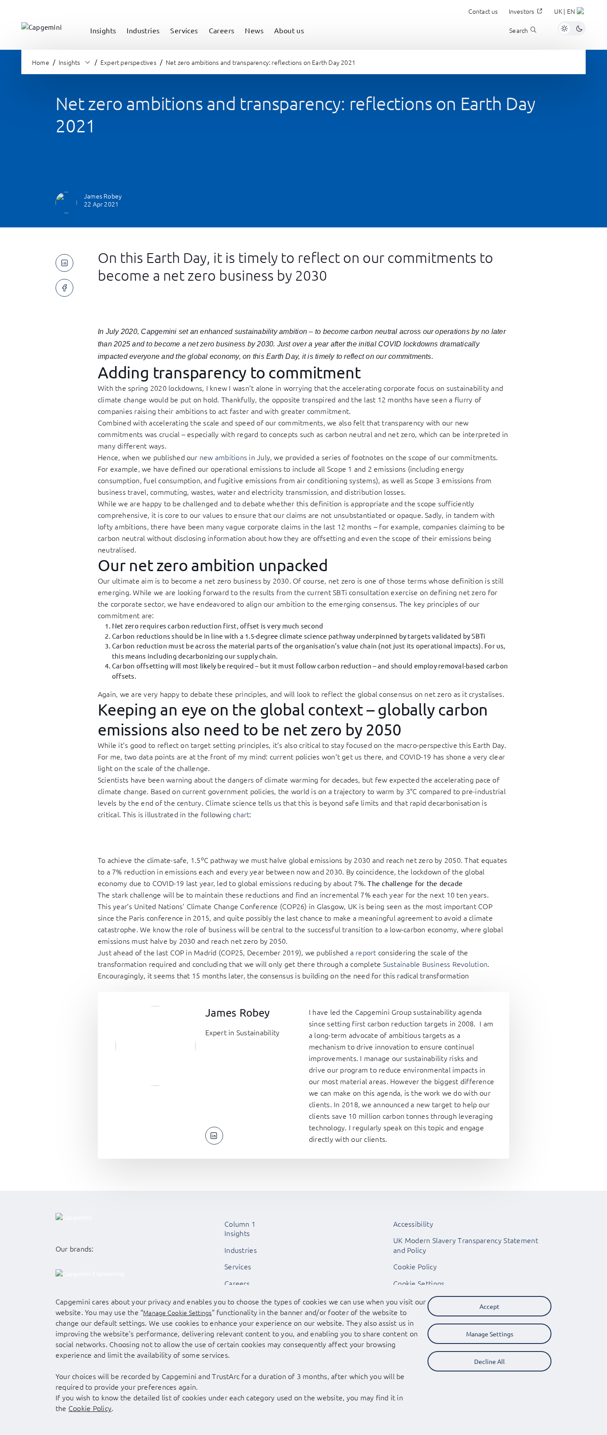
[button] (570, 12)
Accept (489, 1306)
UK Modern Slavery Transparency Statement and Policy (465, 1245)
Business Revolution (455, 964)
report (365, 952)
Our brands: (75, 1248)
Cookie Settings (419, 1283)
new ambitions (223, 457)
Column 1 (240, 1223)
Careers (237, 1283)
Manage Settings (489, 1334)
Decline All (489, 1361)
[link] (41, 28)
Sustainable (402, 964)
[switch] (572, 28)
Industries (240, 1250)
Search (518, 30)
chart (241, 814)
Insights (237, 1233)
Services (237, 1266)
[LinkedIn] (214, 1136)
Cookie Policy (415, 1266)
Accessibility (413, 1223)
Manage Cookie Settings (177, 1312)
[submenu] (103, 40)
